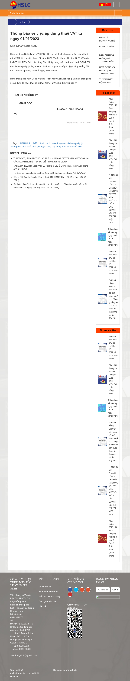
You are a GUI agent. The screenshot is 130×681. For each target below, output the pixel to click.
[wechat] (76, 589)
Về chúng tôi (45, 586)
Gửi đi (115, 589)
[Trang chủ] (11, 22)
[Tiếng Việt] (102, 4)
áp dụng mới (59, 146)
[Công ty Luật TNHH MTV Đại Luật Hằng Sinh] (23, 5)
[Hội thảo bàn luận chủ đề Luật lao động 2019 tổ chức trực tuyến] (102, 262)
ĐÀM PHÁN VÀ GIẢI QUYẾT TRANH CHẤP (106, 58)
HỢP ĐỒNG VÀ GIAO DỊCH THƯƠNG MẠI (107, 70)
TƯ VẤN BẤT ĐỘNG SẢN (106, 81)
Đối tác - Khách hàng (49, 596)
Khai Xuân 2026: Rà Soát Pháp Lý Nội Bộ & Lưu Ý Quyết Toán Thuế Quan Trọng (50, 166)
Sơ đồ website (70, 670)
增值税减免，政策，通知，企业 (35, 143)
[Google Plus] (88, 589)
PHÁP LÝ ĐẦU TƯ (106, 48)
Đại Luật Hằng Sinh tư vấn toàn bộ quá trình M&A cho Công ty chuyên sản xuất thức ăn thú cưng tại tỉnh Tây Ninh (113, 299)
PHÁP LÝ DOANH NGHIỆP (107, 39)
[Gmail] (82, 589)
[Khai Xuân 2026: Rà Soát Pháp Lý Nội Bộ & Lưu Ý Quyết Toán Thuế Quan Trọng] (102, 116)
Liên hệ (42, 606)
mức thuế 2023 (74, 146)
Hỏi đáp (57, 670)
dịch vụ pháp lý (75, 143)
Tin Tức (22, 22)
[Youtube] (70, 594)
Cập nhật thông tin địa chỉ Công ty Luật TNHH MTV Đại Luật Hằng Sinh (46, 177)
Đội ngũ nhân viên (48, 601)
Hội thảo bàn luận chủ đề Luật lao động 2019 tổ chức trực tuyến (43, 173)
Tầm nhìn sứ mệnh (48, 591)
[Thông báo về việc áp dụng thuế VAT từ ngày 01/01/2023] (102, 237)
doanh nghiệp (59, 143)
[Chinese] (108, 4)
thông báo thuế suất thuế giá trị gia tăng (31, 146)
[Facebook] (70, 589)
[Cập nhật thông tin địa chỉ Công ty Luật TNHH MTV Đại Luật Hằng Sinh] (102, 154)
